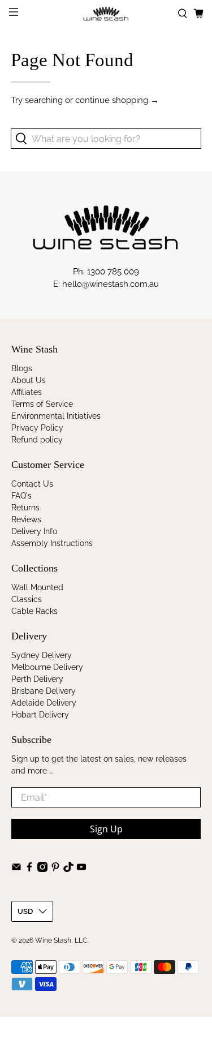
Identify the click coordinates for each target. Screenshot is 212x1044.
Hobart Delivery (40, 714)
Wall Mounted (37, 587)
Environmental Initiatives (56, 415)
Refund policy (37, 439)
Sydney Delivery (41, 655)
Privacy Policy (37, 427)
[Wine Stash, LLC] (106, 13)
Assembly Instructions (52, 543)
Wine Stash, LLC (61, 940)
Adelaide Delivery (43, 702)
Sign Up (106, 829)
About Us (28, 380)
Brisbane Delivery (43, 690)
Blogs (21, 368)
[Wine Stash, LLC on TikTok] (68, 869)
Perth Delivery (37, 679)
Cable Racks (34, 611)
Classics (26, 599)
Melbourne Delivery (47, 667)
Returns (25, 507)
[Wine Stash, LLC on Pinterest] (55, 869)
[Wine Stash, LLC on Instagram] (42, 869)
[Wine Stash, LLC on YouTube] (81, 869)
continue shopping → (117, 100)
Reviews (26, 519)
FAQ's (21, 495)
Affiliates (26, 392)
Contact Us (32, 483)
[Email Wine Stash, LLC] (16, 869)
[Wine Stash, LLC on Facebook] (29, 869)
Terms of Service (42, 404)
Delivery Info (34, 531)
